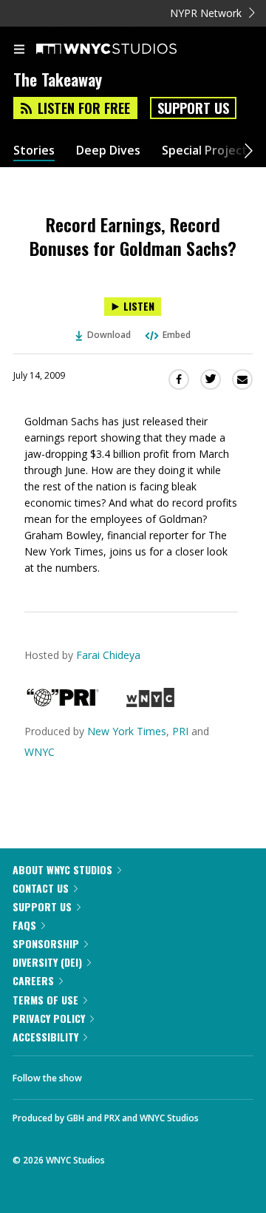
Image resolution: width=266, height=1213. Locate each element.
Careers (33, 980)
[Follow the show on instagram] (188, 1074)
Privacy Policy (49, 1018)
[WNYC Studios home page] (125, 49)
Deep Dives (108, 150)
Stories (34, 150)
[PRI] (62, 703)
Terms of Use (45, 999)
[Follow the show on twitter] (148, 1074)
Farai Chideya (108, 655)
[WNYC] (150, 703)
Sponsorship (46, 943)
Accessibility (45, 1036)
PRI (180, 731)
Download (109, 334)
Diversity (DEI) (47, 962)
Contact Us (41, 888)
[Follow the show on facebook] (108, 1074)
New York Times (126, 731)
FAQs (24, 925)
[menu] (19, 50)
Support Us (193, 108)
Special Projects (207, 150)
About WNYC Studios (62, 869)
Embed (177, 334)
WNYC (39, 752)
